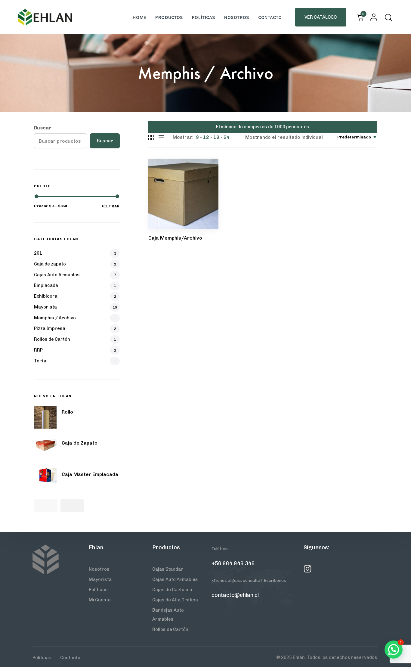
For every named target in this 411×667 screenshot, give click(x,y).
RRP (38, 350)
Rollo (67, 412)
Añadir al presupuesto (182, 186)
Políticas (203, 17)
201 (38, 253)
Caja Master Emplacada (90, 474)
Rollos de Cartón (52, 339)
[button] (372, 17)
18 (216, 137)
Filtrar (111, 206)
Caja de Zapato (79, 443)
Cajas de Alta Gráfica (175, 600)
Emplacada (46, 285)
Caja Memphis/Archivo (175, 238)
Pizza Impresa (49, 328)
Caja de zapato (50, 264)
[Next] (72, 505)
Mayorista (45, 307)
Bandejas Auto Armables (168, 614)
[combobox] (357, 137)
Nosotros (236, 17)
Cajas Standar (167, 569)
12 (206, 137)
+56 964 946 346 (233, 563)
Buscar (42, 128)
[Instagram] (308, 569)
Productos (169, 17)
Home (139, 17)
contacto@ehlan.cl (235, 595)
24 (227, 137)
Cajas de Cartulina (172, 589)
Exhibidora (45, 296)
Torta (40, 361)
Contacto (270, 17)
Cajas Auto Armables (57, 275)
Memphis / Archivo (55, 318)
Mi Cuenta (100, 600)
